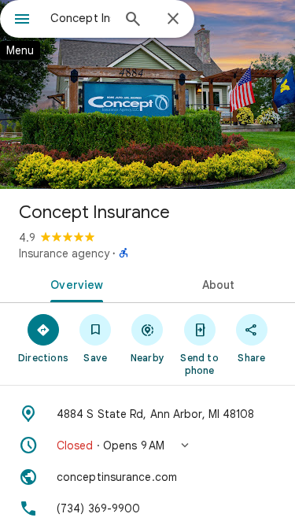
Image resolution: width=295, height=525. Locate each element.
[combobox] (80, 18)
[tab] (74, 283)
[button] (147, 445)
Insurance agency (64, 253)
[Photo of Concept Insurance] (147, 94)
